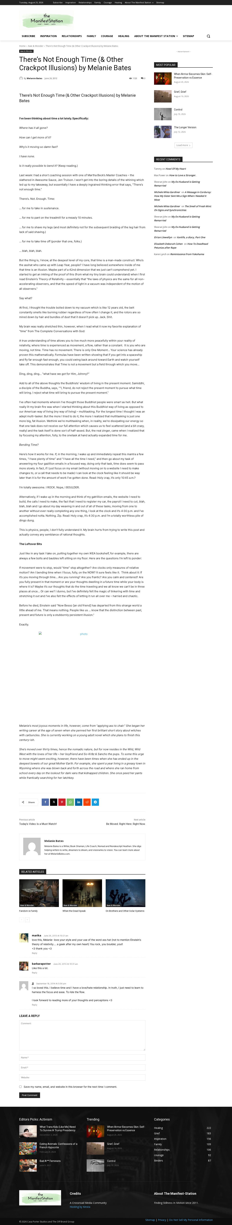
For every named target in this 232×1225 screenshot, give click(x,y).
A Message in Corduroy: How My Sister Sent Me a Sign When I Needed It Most (182, 195)
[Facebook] (45, 802)
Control (178, 109)
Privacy (162, 1220)
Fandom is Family (28, 911)
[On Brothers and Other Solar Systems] (125, 893)
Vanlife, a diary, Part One (191, 237)
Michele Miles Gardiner (167, 192)
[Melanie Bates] (21, 78)
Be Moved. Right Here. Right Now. (125, 824)
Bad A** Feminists (50, 1161)
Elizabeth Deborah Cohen (168, 243)
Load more (182, 145)
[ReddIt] (87, 802)
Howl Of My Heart (175, 168)
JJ (33, 983)
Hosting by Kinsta (80, 1206)
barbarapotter (41, 963)
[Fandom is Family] (39, 893)
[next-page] (27, 919)
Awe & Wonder (35, 46)
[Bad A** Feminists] (28, 1165)
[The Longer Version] (163, 132)
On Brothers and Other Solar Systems (125, 911)
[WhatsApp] (70, 802)
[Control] (163, 114)
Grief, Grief (180, 91)
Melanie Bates (34, 78)
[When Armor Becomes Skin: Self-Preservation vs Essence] (163, 78)
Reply (34, 953)
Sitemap (150, 1220)
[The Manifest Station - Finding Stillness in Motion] (48, 20)
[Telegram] (95, 802)
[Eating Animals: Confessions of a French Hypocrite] (28, 1148)
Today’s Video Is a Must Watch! (38, 824)
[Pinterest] (62, 802)
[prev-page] (21, 919)
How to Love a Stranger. (182, 175)
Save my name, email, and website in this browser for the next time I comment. (70, 1086)
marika (36, 935)
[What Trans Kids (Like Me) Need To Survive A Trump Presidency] (28, 1131)
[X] (53, 802)
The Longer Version (185, 127)
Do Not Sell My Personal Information (191, 1220)
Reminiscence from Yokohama (187, 254)
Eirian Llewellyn (163, 237)
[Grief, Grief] (163, 96)
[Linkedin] (78, 802)
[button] (208, 36)
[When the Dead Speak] (82, 893)
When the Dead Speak (74, 911)
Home (22, 46)
